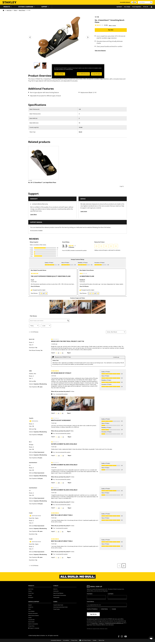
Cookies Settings (59, 73)
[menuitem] (7, 7)
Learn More (33, 214)
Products (6, 7)
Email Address (90, 601)
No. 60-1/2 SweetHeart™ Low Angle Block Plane (42, 182)
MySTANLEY (119, 6)
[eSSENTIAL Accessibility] (134, 2)
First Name (89, 593)
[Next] (88, 37)
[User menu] (151, 6)
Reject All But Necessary (83, 73)
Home (3, 10)
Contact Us (101, 623)
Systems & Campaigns (25, 7)
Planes (15, 10)
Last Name (110, 593)
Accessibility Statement (125, 2)
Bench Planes (22, 10)
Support (44, 7)
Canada (114, 609)
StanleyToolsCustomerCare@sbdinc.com (114, 623)
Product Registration (136, 6)
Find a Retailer (127, 6)
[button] (118, 636)
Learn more (83, 211)
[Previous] (30, 37)
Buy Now (110, 30)
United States (104, 609)
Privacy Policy (94, 623)
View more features (100, 50)
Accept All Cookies (96, 73)
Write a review (112, 25)
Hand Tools (9, 10)
